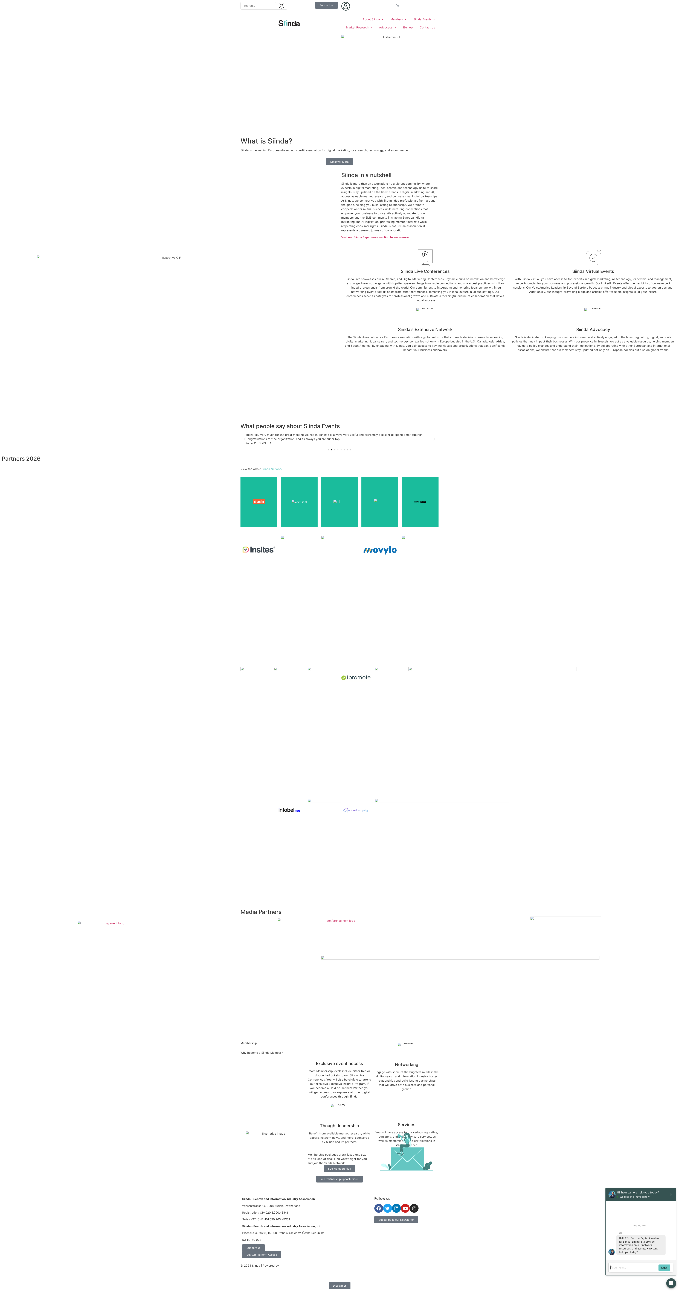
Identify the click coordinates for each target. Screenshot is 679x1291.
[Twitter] (387, 1208)
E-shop (408, 27)
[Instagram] (414, 1208)
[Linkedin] (396, 1208)
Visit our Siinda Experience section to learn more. (375, 237)
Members (396, 19)
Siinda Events (422, 19)
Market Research (357, 27)
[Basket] (397, 5)
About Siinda (371, 19)
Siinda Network (272, 469)
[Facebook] (378, 1208)
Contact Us (427, 27)
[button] (244, 439)
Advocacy (386, 27)
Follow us (382, 1198)
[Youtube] (405, 1208)
